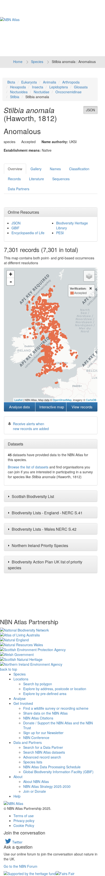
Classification (79, 168)
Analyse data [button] (19, 406)
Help (17, 796)
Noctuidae (41, 91)
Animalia (49, 82)
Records (14, 178)
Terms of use (23, 815)
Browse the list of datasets (28, 466)
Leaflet (18, 400)
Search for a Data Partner (43, 747)
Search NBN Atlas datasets (44, 752)
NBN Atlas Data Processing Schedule (52, 766)
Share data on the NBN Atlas (45, 713)
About (17, 776)
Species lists (32, 762)
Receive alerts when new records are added (31, 426)
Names (55, 168)
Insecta (37, 86)
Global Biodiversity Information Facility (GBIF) (58, 771)
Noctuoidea (19, 91)
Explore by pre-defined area (44, 693)
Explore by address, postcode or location (54, 688)
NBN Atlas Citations (38, 718)
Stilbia (14, 96)
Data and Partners (27, 742)
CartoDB (91, 400)
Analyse (19, 698)
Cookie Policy (23, 825)
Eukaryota (29, 82)
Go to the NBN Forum (20, 866)
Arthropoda (71, 82)
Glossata (81, 86)
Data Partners (18, 188)
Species (37, 61)
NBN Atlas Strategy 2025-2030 (47, 786)
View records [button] (82, 406)
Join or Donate (34, 791)
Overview (15, 168)
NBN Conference (36, 737)
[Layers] (89, 276)
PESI (60, 232)
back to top (8, 669)
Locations (20, 678)
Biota (11, 82)
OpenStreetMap (62, 400)
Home (17, 61)
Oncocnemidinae (68, 91)
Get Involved (23, 703)
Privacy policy (23, 820)
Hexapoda (18, 86)
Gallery (36, 168)
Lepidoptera (58, 86)
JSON (90, 109)
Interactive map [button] (51, 406)
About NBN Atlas (36, 781)
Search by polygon (37, 683)
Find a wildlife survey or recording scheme (55, 708)
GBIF (15, 227)
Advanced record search (42, 757)
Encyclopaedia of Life (27, 232)
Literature (36, 178)
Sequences (61, 178)
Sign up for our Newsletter (43, 732)
